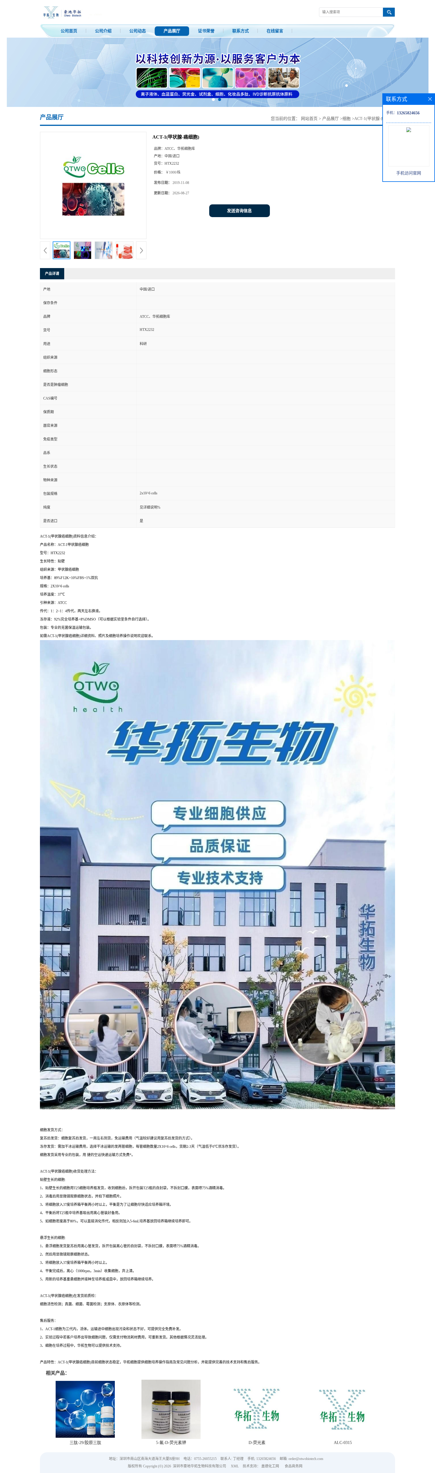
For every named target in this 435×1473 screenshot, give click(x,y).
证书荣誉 (206, 31)
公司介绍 (103, 31)
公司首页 (69, 31)
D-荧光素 (257, 1442)
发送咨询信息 (239, 211)
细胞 (346, 118)
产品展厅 (172, 31)
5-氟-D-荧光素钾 (171, 1442)
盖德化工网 (270, 1466)
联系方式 (240, 31)
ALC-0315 (343, 1442)
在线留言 (275, 31)
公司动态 (137, 31)
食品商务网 (293, 1466)
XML (235, 1466)
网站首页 (309, 118)
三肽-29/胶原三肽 (85, 1442)
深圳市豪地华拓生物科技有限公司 (199, 1466)
